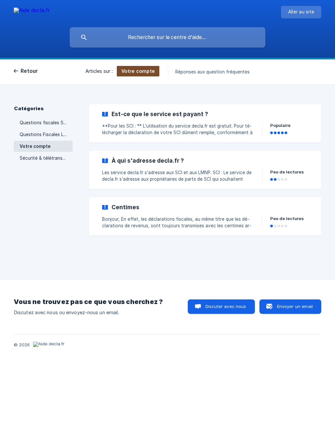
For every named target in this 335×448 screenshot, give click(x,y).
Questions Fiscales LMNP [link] (46, 134)
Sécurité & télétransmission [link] (46, 158)
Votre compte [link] (35, 146)
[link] (205, 123)
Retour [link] (29, 71)
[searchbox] (167, 37)
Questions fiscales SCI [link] (44, 122)
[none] (32, 11)
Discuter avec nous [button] (225, 306)
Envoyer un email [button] (295, 306)
